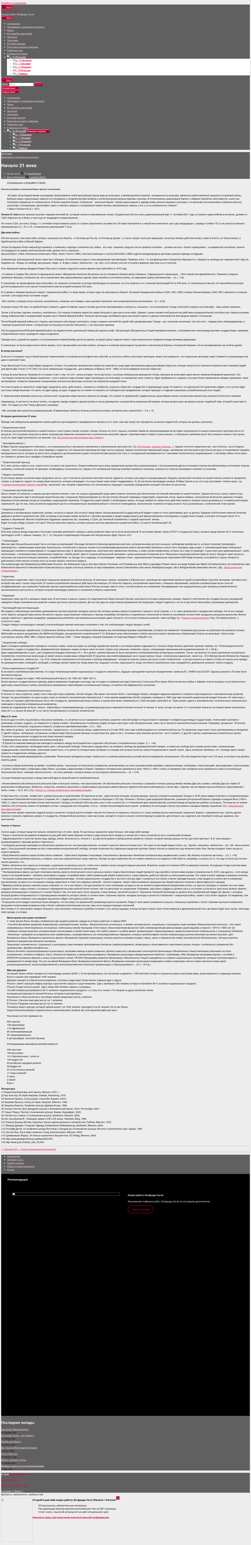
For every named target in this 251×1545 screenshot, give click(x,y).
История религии (16, 43)
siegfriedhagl (34, 173)
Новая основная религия (195, 617)
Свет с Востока (9, 1454)
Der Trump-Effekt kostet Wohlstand (19, 1447)
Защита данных (15, 1163)
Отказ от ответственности (21, 1166)
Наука (10, 30)
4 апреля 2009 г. (37, 177)
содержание (13, 23)
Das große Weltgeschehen (15, 1429)
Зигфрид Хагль (15, 1159)
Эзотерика (12, 40)
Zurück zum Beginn (11, 1441)
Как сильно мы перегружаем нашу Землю (79, 437)
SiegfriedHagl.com (10, 11)
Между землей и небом (13, 1460)
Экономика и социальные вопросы (26, 27)
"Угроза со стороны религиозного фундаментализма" (63, 790)
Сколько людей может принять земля (22, 484)
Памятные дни (15, 50)
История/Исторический (19, 33)
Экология (12, 37)
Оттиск (10, 1169)
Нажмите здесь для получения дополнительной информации (71, 1517)
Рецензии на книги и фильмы (22, 47)
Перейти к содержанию (13, 3)
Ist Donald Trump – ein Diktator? (17, 1435)
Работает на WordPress (14, 1485)
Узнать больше (141, 1209)
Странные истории (17, 53)
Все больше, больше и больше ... (155, 446)
